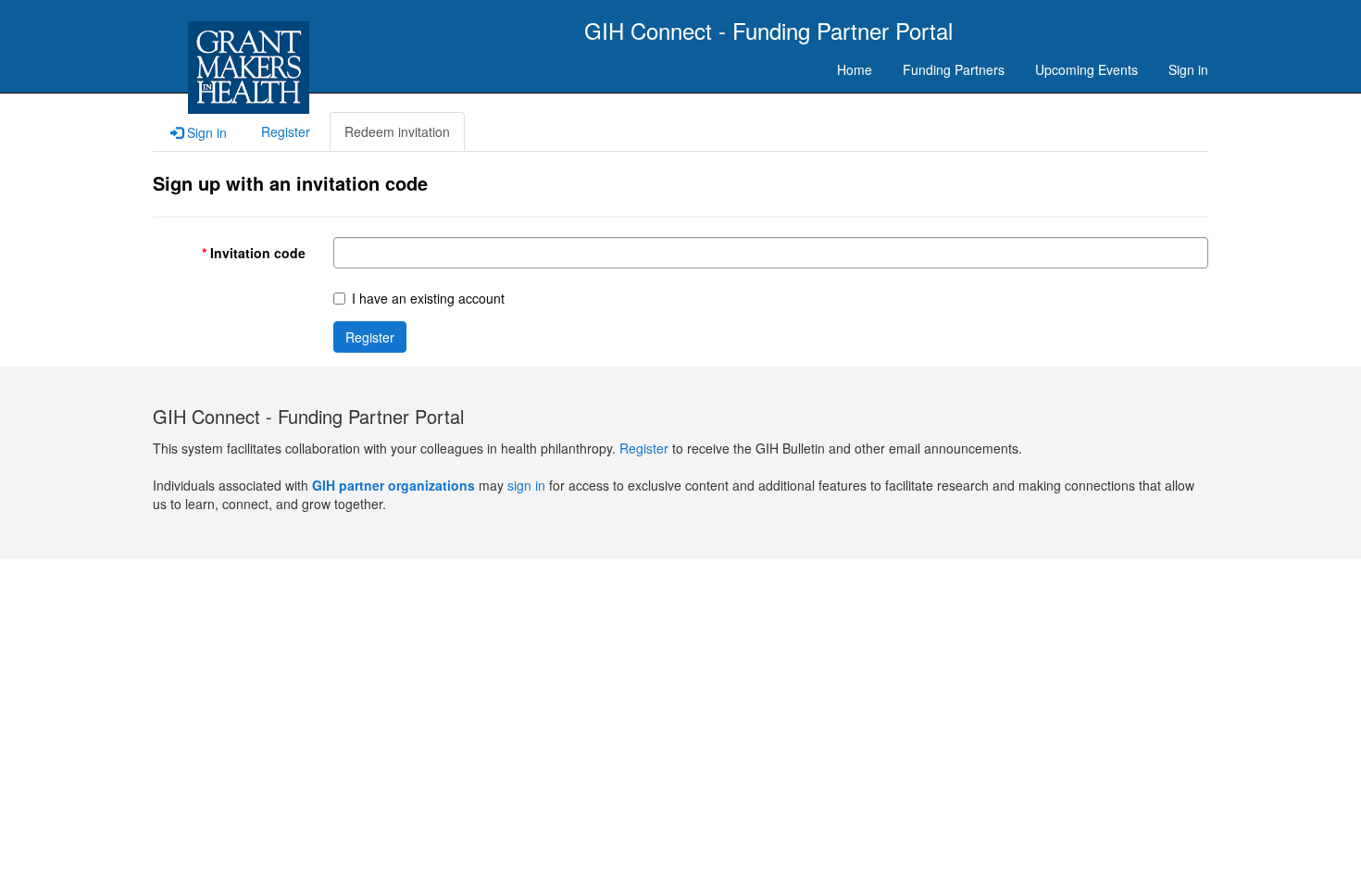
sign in (526, 485)
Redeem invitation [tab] (397, 131)
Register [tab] (285, 131)
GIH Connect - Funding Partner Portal (768, 30)
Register (369, 337)
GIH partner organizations (393, 485)
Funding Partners (954, 69)
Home (854, 69)
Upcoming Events (1086, 69)
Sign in (1188, 69)
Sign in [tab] (205, 132)
